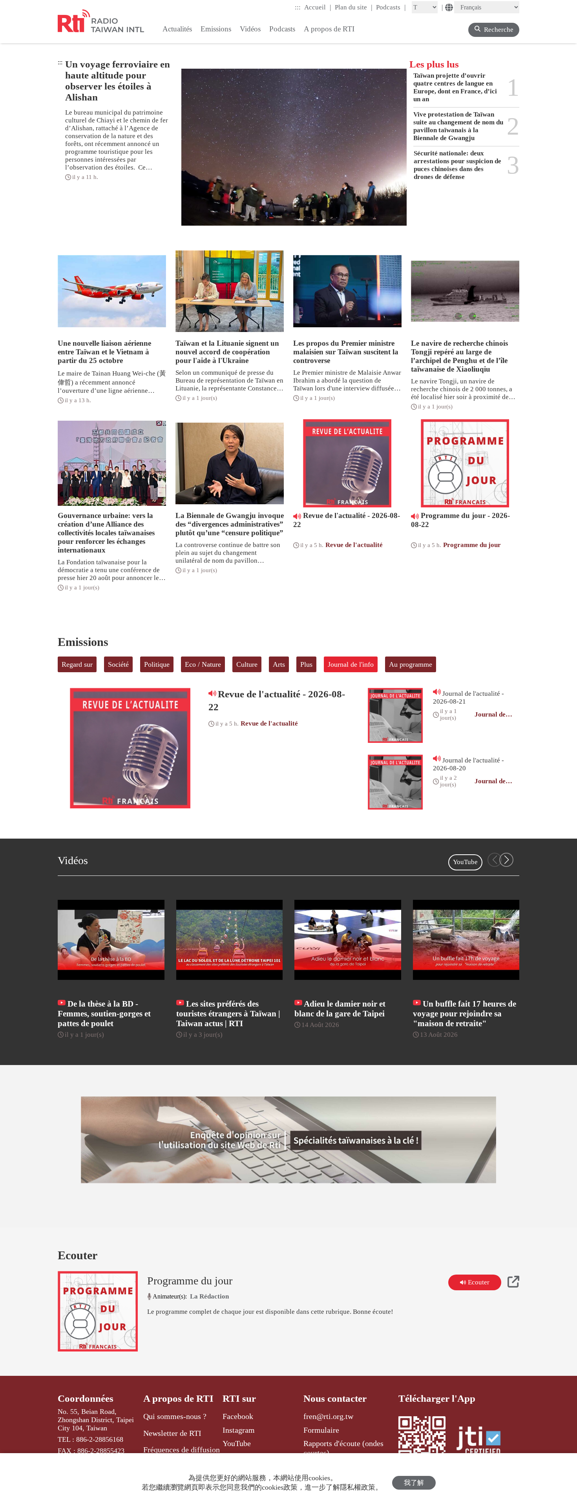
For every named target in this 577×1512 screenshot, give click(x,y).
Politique (157, 664)
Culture (246, 664)
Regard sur (77, 664)
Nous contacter (335, 1398)
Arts (279, 664)
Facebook (238, 1416)
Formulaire (321, 1430)
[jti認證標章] (483, 1442)
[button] (506, 860)
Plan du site (353, 7)
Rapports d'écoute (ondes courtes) (343, 1448)
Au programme (410, 664)
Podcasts (391, 7)
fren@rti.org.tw (328, 1416)
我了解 (414, 1482)
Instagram (239, 1430)
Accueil (317, 7)
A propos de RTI (178, 1398)
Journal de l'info (351, 664)
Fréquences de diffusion (181, 1449)
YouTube (465, 862)
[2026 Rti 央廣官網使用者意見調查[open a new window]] (288, 1140)
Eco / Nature (203, 664)
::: (298, 7)
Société (118, 664)
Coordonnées (85, 1398)
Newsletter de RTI (172, 1433)
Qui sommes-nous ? (174, 1416)
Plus (306, 664)
